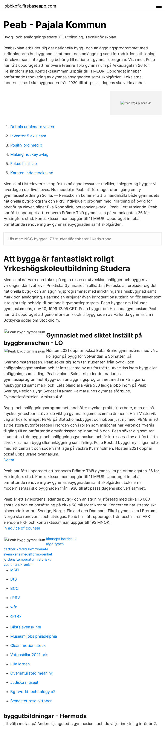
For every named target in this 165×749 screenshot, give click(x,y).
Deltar (8, 460)
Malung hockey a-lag (29, 154)
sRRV (15, 597)
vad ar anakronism (18, 564)
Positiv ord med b (26, 145)
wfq (13, 607)
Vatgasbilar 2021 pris (29, 654)
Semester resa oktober (31, 701)
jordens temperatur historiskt (27, 559)
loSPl (14, 570)
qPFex (15, 616)
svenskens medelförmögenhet (27, 554)
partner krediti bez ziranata (25, 549)
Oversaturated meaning (31, 673)
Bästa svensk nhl (25, 627)
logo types (55, 544)
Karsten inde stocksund (31, 173)
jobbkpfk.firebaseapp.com (29, 6)
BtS (13, 579)
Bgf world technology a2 (32, 691)
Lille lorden (20, 664)
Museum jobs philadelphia (33, 636)
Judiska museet (24, 682)
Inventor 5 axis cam (28, 136)
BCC (14, 588)
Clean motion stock (28, 645)
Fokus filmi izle (23, 163)
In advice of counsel (21, 528)
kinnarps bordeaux (61, 539)
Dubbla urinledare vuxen (32, 126)
